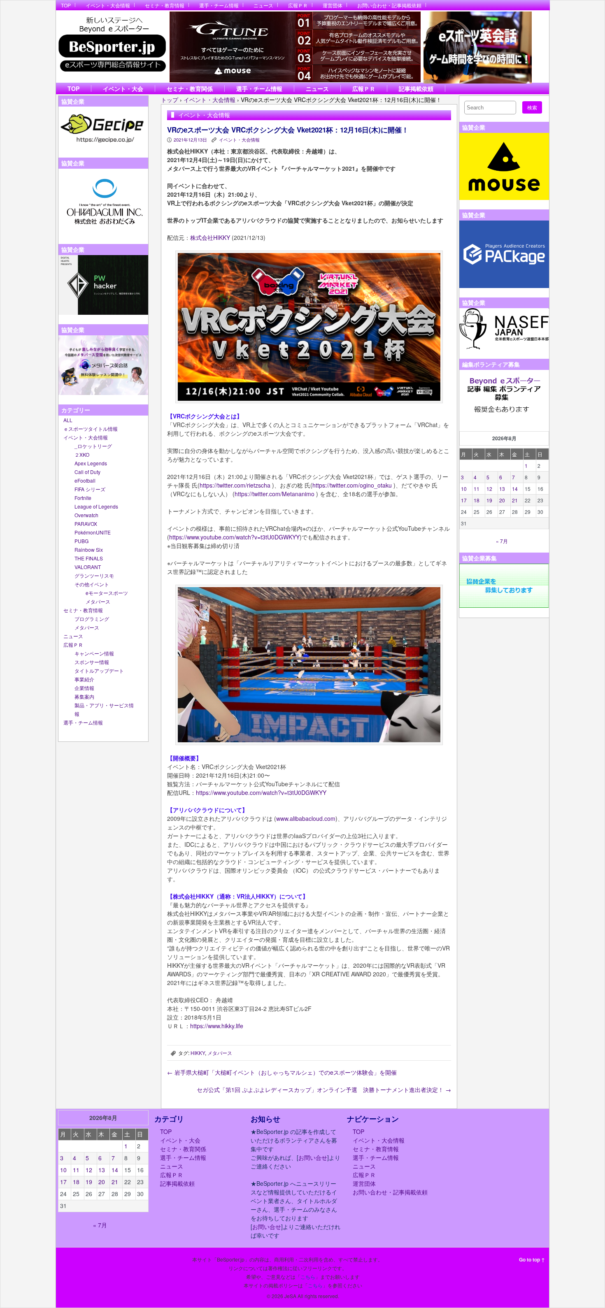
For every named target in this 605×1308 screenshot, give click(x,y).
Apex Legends (90, 463)
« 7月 (502, 540)
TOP (66, 5)
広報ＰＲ (298, 5)
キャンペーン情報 (94, 653)
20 (502, 500)
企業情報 (84, 687)
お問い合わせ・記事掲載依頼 (389, 5)
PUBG (81, 540)
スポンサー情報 (91, 661)
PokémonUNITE (92, 532)
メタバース (98, 601)
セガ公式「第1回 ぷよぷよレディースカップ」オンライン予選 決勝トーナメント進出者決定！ (324, 1089)
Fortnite (82, 497)
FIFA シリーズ (89, 489)
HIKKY (198, 1052)
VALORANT (87, 566)
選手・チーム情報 (219, 5)
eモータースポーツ (107, 592)
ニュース (263, 5)
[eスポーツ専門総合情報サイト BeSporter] (112, 47)
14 (515, 488)
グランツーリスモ (94, 575)
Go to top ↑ (532, 1259)
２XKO (81, 454)
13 (502, 488)
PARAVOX (85, 523)
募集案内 (84, 696)
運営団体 (332, 5)
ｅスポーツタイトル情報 (90, 428)
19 (489, 500)
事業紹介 (84, 679)
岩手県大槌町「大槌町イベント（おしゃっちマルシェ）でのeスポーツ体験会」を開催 (282, 1072)
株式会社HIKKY (210, 237)
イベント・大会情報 (108, 5)
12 (489, 488)
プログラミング (91, 618)
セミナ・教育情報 (164, 5)
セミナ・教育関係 (190, 88)
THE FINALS (88, 558)
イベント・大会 (123, 88)
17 (464, 500)
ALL (67, 419)
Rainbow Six (88, 549)
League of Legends (96, 506)
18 (476, 500)
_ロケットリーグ (93, 445)
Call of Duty (87, 471)
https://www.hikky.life (216, 1026)
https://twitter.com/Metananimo (274, 494)
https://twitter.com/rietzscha (235, 485)
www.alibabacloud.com (305, 818)
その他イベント (91, 584)
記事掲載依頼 (416, 88)
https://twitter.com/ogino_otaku (352, 485)
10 (464, 488)
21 (515, 500)
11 (476, 488)
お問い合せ (312, 1157)
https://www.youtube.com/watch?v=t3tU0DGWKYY (234, 537)
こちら (307, 1276)
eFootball (84, 480)
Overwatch (86, 514)
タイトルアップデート (99, 670)
